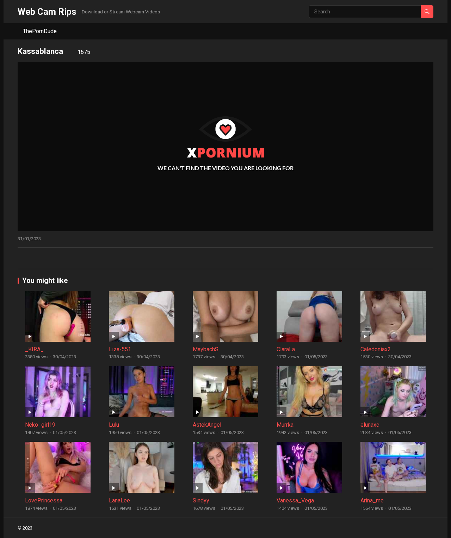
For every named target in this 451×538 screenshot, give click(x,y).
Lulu (114, 424)
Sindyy (201, 500)
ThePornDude (40, 31)
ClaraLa (286, 349)
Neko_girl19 (40, 424)
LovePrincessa (43, 500)
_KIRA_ (34, 349)
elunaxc (369, 424)
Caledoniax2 (375, 349)
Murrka (285, 424)
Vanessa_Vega (295, 500)
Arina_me (372, 500)
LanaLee (119, 500)
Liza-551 (120, 349)
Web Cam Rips (47, 11)
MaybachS (205, 349)
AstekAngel (207, 424)
